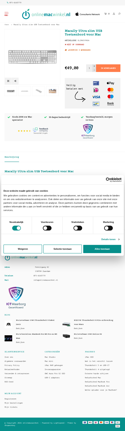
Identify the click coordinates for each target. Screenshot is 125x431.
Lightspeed (59, 423)
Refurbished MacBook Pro (97, 382)
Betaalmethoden (12, 369)
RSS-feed (9, 382)
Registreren (10, 399)
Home (7, 25)
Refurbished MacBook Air (97, 386)
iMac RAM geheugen (54, 365)
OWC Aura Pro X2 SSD (55, 373)
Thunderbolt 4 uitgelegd (97, 369)
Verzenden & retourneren (17, 373)
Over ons (9, 357)
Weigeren (23, 249)
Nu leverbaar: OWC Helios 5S (88, 334)
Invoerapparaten (53, 369)
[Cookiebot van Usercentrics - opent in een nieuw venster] (108, 179)
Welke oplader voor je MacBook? (101, 390)
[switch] (47, 228)
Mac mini (49, 361)
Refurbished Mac (93, 378)
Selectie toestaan (63, 249)
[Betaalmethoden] (96, 83)
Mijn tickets (11, 407)
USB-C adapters (52, 378)
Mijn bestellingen (14, 403)
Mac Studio (50, 357)
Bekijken (20, 328)
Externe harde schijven (96, 373)
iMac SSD (89, 357)
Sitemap (8, 378)
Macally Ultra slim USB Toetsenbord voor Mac (36, 25)
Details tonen (108, 239)
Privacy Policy (12, 365)
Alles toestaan (102, 249)
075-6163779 (15, 3)
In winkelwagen (108, 68)
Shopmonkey (10, 425)
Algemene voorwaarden (15, 361)
